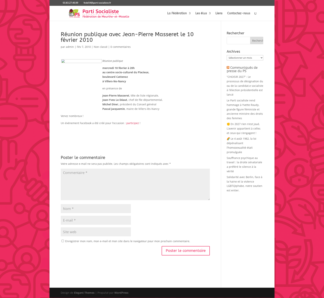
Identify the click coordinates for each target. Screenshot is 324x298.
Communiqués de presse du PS (242, 69)
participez (132, 123)
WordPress (121, 292)
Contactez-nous (238, 13)
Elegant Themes (84, 292)
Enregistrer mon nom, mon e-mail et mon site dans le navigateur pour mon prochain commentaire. (127, 241)
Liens (218, 13)
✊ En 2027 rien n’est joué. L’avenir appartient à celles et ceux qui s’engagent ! (243, 128)
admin (70, 47)
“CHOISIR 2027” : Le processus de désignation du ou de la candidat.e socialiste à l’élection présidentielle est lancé (245, 85)
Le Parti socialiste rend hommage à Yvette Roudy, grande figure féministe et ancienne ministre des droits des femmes (245, 109)
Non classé (100, 47)
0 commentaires (120, 47)
